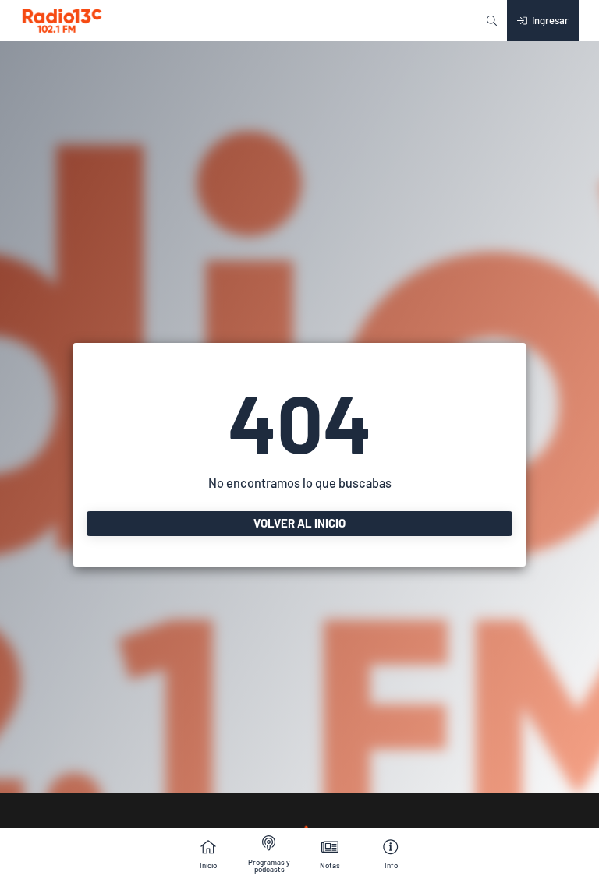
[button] (492, 20)
